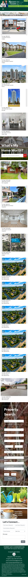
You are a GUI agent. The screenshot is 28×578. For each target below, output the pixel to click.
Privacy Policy (24, 574)
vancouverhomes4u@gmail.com (14, 560)
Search (10, 478)
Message (5, 534)
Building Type (7, 460)
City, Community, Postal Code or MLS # (14, 424)
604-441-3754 (18, 558)
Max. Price (17, 443)
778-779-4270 (17, 556)
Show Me (6, 418)
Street (5, 432)
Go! (25, 155)
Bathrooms (14, 471)
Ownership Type (8, 455)
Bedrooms (6, 471)
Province (6, 438)
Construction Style (9, 466)
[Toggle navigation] (3, 9)
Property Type (8, 449)
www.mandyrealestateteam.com (14, 562)
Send (23, 541)
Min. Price (7, 443)
